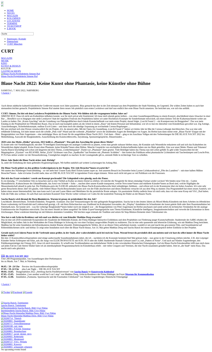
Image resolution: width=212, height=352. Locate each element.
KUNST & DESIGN (11, 66)
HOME (10, 10)
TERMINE (12, 23)
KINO (4, 63)
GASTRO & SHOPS (11, 71)
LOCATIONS (13, 21)
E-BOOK (11, 28)
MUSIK (5, 61)
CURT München (14, 44)
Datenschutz (12, 41)
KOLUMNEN (13, 18)
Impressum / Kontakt (16, 39)
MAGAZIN (12, 15)
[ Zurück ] (5, 93)
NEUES (11, 13)
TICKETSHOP (14, 26)
